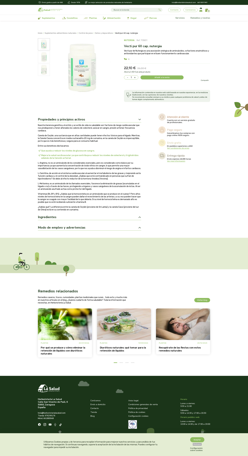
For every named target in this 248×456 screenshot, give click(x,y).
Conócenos (190, 10)
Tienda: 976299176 (46, 415)
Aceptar (197, 440)
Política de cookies (136, 412)
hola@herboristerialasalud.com (184, 2)
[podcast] (55, 425)
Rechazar (197, 444)
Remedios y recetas (200, 18)
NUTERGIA (129, 40)
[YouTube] (50, 425)
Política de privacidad (138, 408)
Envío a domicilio (97, 404)
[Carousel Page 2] (121, 362)
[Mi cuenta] (201, 9)
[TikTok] (61, 425)
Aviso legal (133, 400)
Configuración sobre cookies (196, 449)
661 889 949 (202, 2)
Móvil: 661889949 (46, 418)
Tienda (93, 412)
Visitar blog (202, 300)
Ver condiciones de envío (178, 148)
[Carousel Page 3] (127, 362)
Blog (92, 416)
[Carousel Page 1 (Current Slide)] (115, 362)
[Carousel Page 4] (132, 362)
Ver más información (176, 161)
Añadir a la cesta (162, 77)
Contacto (174, 10)
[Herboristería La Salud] (50, 10)
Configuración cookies (138, 416)
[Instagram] (44, 425)
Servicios (180, 18)
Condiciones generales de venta (143, 404)
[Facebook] (39, 425)
